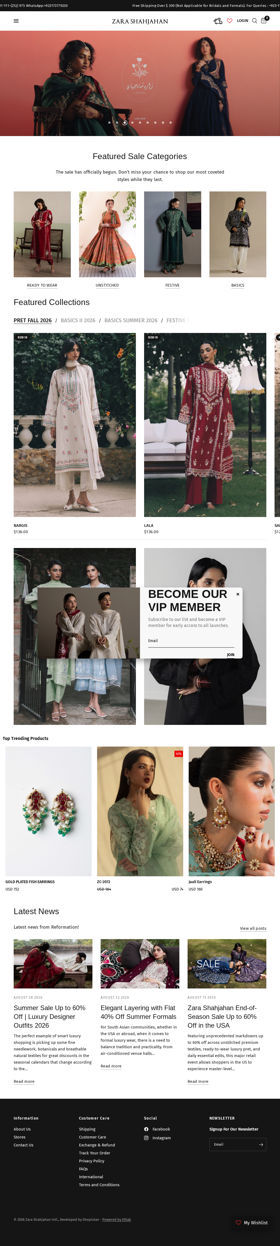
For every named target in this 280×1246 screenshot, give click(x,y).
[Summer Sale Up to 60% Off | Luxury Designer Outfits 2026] (53, 963)
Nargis (20, 525)
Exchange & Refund (97, 1145)
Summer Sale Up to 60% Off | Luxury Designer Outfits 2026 (49, 1016)
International (91, 1176)
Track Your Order (94, 1153)
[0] (262, 20)
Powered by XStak (116, 1219)
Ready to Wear (42, 285)
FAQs (83, 1168)
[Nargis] (75, 425)
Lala (148, 525)
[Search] (254, 20)
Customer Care (94, 1118)
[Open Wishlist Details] (229, 20)
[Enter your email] (260, 1144)
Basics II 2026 (78, 320)
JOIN (230, 655)
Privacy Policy (91, 1161)
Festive (172, 285)
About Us (22, 1129)
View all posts (253, 928)
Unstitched (107, 285)
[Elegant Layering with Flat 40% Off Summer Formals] (140, 963)
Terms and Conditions (99, 1184)
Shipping (87, 1129)
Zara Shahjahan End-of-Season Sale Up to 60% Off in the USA (222, 1016)
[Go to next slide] (261, 821)
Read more (24, 1081)
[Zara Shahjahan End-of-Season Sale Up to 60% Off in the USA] (227, 963)
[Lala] (205, 425)
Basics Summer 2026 (131, 320)
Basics (237, 285)
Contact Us (23, 1145)
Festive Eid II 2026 (190, 320)
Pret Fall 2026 (33, 320)
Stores (19, 1137)
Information (26, 1118)
